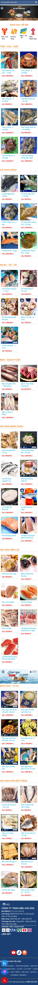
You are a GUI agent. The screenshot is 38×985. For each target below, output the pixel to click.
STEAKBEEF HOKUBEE (18, 975)
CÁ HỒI (19, 969)
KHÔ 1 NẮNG (15, 972)
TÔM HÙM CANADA (22, 966)
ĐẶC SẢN (25, 972)
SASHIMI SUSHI (10, 969)
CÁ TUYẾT (27, 969)
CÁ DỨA (33, 972)
